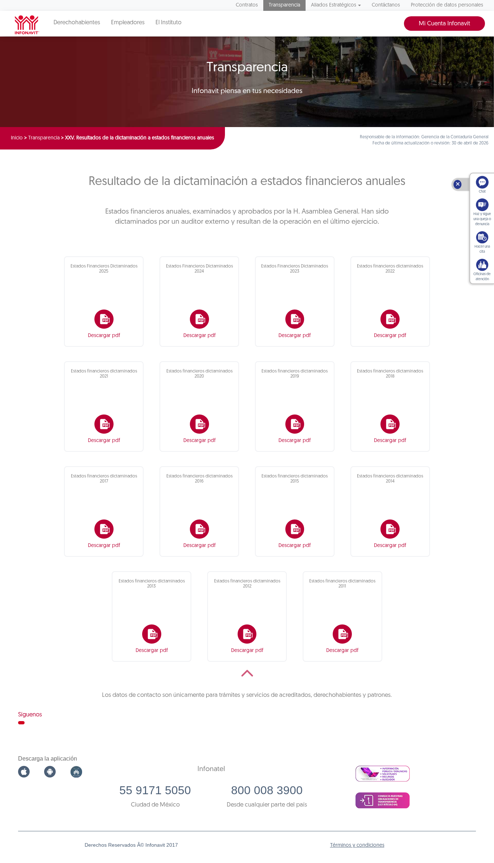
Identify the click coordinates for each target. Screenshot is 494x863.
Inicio (17, 138)
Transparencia (284, 5)
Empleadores (128, 23)
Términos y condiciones (357, 845)
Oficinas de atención (482, 277)
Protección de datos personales (447, 5)
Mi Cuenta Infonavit (444, 24)
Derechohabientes (77, 23)
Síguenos (30, 715)
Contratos (247, 5)
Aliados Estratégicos (333, 5)
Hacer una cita (482, 249)
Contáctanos (386, 5)
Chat (482, 191)
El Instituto (169, 23)
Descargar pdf (104, 335)
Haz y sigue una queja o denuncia (482, 219)
